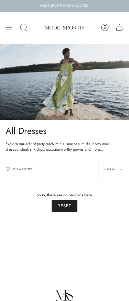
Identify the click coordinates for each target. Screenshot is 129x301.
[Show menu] (9, 27)
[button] (24, 27)
